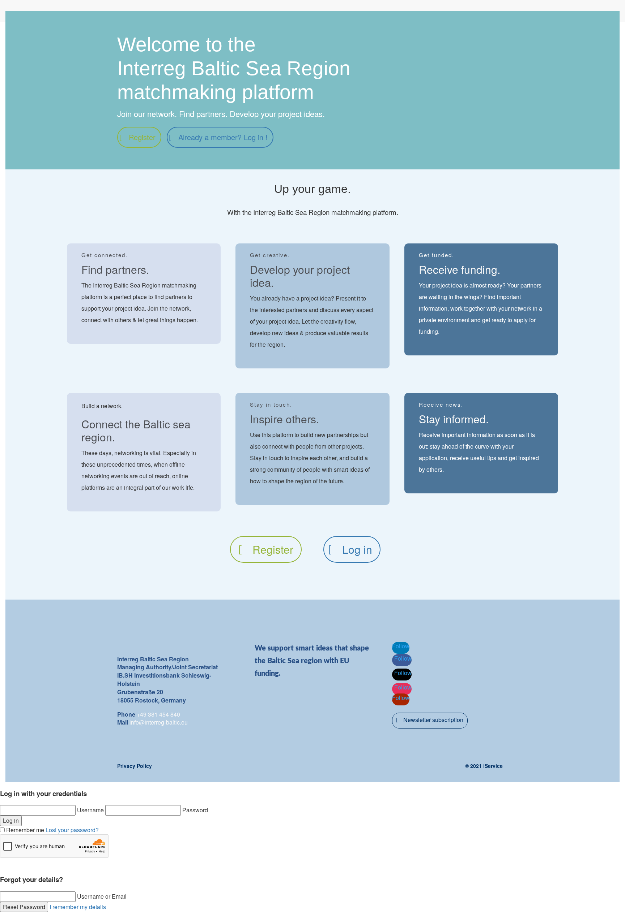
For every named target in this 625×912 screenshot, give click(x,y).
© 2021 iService (484, 765)
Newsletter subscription (433, 720)
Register (142, 137)
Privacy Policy (134, 765)
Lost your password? (72, 830)
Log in (357, 549)
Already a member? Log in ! (223, 137)
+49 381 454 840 (158, 714)
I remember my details (78, 907)
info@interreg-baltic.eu (158, 722)
